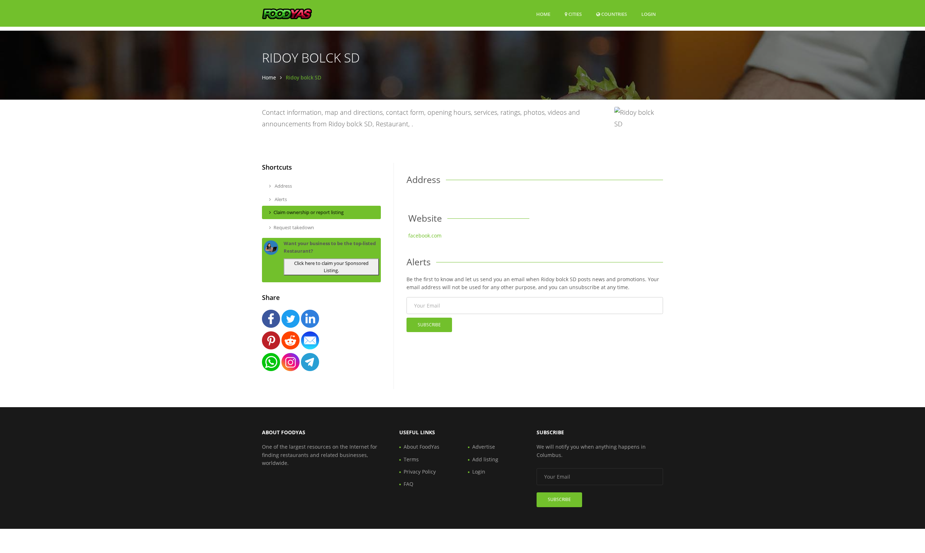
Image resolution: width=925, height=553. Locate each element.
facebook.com (425, 235)
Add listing (485, 459)
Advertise (483, 446)
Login (648, 13)
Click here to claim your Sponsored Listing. (331, 267)
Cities (574, 14)
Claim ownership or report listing (309, 212)
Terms (411, 459)
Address (283, 186)
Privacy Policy (420, 471)
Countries (613, 13)
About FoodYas (421, 446)
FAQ (408, 483)
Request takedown (294, 227)
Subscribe (429, 325)
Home (543, 14)
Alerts (280, 199)
